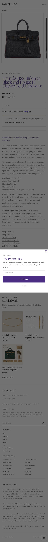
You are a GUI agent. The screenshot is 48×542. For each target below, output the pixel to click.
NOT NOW (24, 285)
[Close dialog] (46, 251)
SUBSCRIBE (24, 279)
